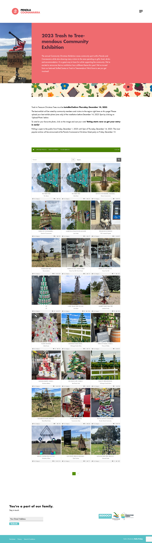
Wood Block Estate (46, 421)
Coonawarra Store (76, 421)
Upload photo (41, 150)
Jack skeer (76, 308)
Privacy (20, 539)
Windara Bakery (46, 383)
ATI (46, 308)
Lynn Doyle (75, 233)
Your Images (65, 150)
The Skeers (46, 196)
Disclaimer (12, 539)
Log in (117, 150)
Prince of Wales (105, 346)
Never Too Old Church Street (76, 271)
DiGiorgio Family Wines (105, 383)
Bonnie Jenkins (46, 271)
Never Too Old (105, 271)
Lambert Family (105, 308)
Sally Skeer (76, 196)
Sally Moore (46, 346)
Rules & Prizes (53, 150)
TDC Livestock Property (105, 233)
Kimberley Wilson (46, 458)
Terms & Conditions (29, 539)
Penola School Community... (105, 421)
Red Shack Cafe (76, 383)
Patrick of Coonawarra (46, 233)
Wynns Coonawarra (105, 196)
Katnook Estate (105, 458)
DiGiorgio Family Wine (76, 346)
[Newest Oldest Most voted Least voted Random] (53, 160)
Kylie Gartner (76, 458)
